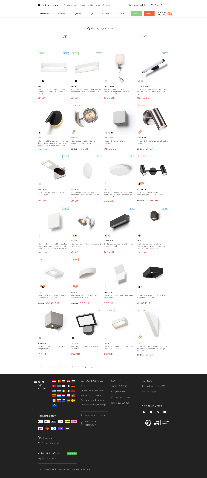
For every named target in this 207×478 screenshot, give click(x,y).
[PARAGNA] (54, 170)
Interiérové (44, 14)
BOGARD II (141, 189)
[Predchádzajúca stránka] (40, 367)
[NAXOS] (87, 273)
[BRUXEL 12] (120, 273)
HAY (139, 343)
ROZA (106, 343)
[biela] (40, 81)
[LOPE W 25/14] (120, 119)
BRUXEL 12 (108, 292)
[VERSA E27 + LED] (120, 67)
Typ (91, 14)
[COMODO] (87, 324)
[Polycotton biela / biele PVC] (109, 132)
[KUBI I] (153, 222)
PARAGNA (42, 189)
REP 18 (73, 86)
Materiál (105, 14)
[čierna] (43, 81)
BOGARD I (141, 138)
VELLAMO (108, 189)
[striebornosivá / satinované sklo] (109, 235)
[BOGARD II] (153, 170)
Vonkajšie (61, 14)
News (135, 14)
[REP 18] (87, 67)
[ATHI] (54, 222)
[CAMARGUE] (120, 222)
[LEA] (54, 273)
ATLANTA (74, 189)
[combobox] (103, 36)
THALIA (40, 138)
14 (98, 367)
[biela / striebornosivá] (73, 235)
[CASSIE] (87, 119)
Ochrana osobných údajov (93, 405)
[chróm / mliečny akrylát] (142, 81)
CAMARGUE (109, 241)
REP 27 (40, 86)
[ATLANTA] (87, 170)
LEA (39, 292)
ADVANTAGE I (43, 343)
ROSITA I (74, 241)
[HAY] (153, 324)
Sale (148, 14)
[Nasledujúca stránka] (105, 367)
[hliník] (40, 338)
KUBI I (139, 241)
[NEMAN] (153, 273)
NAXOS (74, 292)
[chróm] (40, 184)
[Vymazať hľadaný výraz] (140, 36)
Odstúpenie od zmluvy (92, 400)
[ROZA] (120, 324)
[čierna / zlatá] (76, 235)
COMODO (75, 343)
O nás (83, 386)
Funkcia (120, 14)
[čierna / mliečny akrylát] (139, 81)
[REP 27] (54, 67)
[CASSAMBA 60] (153, 67)
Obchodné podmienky (92, 391)
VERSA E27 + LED (111, 86)
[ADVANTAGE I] (54, 324)
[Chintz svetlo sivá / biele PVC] (106, 132)
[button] (124, 5)
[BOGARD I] (153, 119)
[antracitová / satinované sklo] (106, 235)
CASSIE (74, 138)
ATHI (39, 241)
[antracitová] (139, 235)
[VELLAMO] (120, 170)
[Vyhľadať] (145, 36)
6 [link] (72, 367)
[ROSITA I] (87, 222)
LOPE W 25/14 (109, 138)
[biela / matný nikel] (106, 81)
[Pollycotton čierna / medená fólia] (112, 132)
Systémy (77, 14)
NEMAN (140, 292)
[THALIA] (54, 119)
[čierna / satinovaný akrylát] (40, 132)
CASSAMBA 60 (143, 86)
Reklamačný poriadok (91, 395)
